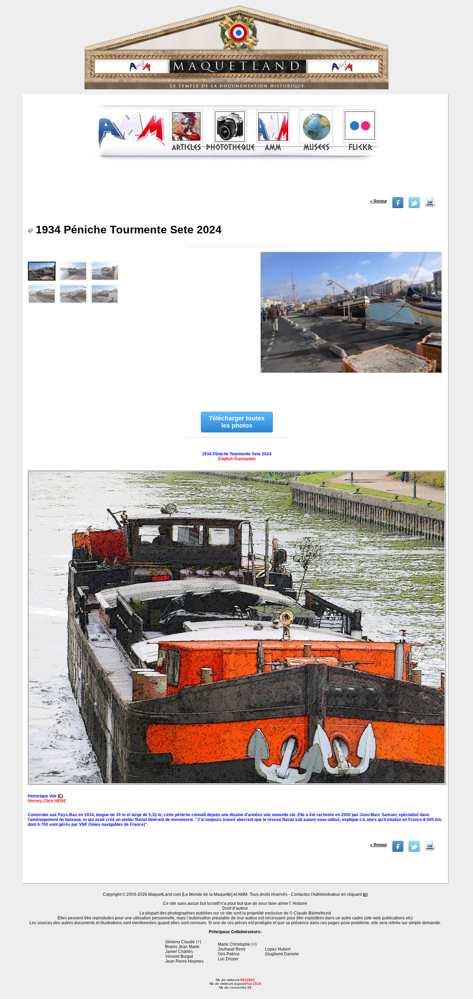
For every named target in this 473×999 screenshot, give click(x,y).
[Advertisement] (236, 181)
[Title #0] (351, 324)
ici (365, 894)
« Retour (378, 201)
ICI (60, 796)
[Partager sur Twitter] (414, 206)
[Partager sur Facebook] (397, 206)
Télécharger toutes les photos (237, 422)
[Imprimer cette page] (430, 206)
